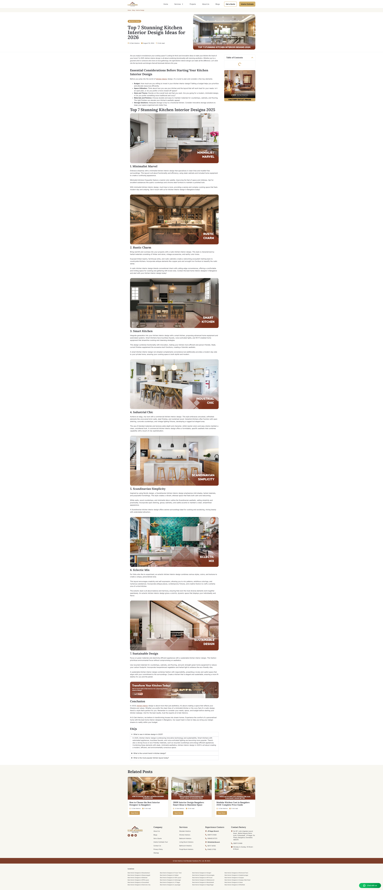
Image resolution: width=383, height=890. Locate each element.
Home (165, 4)
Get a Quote (230, 4)
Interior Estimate (247, 4)
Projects (193, 4)
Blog (133, 10)
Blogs (218, 4)
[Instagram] (132, 835)
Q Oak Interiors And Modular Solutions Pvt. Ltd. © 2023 (191, 861)
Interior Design (140, 10)
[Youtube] (135, 835)
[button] (252, 58)
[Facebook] (129, 835)
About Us (205, 4)
